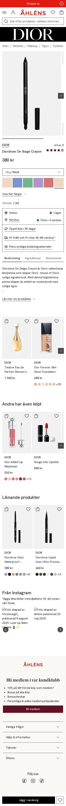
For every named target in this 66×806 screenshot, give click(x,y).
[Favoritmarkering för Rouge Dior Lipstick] (56, 416)
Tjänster (11, 748)
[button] (5, 629)
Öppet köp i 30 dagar (22, 229)
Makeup (32, 46)
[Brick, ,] (49, 183)
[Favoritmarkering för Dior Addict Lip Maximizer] (26, 416)
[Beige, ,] (7, 183)
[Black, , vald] (59, 183)
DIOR (5, 145)
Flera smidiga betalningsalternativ (30, 247)
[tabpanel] (33, 281)
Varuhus (14, 220)
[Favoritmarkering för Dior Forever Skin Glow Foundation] (56, 321)
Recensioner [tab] (54, 258)
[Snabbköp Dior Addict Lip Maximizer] (6, 416)
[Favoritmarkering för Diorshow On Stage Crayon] (60, 800)
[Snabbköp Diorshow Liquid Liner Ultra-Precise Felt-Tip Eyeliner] (37, 509)
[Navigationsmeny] (4, 12)
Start (5, 46)
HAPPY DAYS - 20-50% (33, 3)
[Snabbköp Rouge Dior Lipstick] (36, 416)
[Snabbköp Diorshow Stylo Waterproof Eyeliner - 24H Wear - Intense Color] (6, 509)
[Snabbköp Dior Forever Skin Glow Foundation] (36, 321)
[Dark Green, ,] (28, 183)
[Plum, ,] (38, 183)
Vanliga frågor (15, 727)
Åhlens (10, 758)
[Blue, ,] (17, 183)
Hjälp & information (18, 737)
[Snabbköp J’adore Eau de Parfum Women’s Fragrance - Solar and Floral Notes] (6, 321)
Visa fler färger (12, 194)
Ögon (45, 46)
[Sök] (6, 21)
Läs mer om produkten (16, 299)
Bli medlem (33, 709)
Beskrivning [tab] (12, 258)
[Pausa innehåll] (61, 3)
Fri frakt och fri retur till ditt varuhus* (32, 238)
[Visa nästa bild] (59, 95)
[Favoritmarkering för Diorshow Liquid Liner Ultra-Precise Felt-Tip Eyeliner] (59, 509)
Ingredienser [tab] (33, 258)
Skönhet (18, 46)
